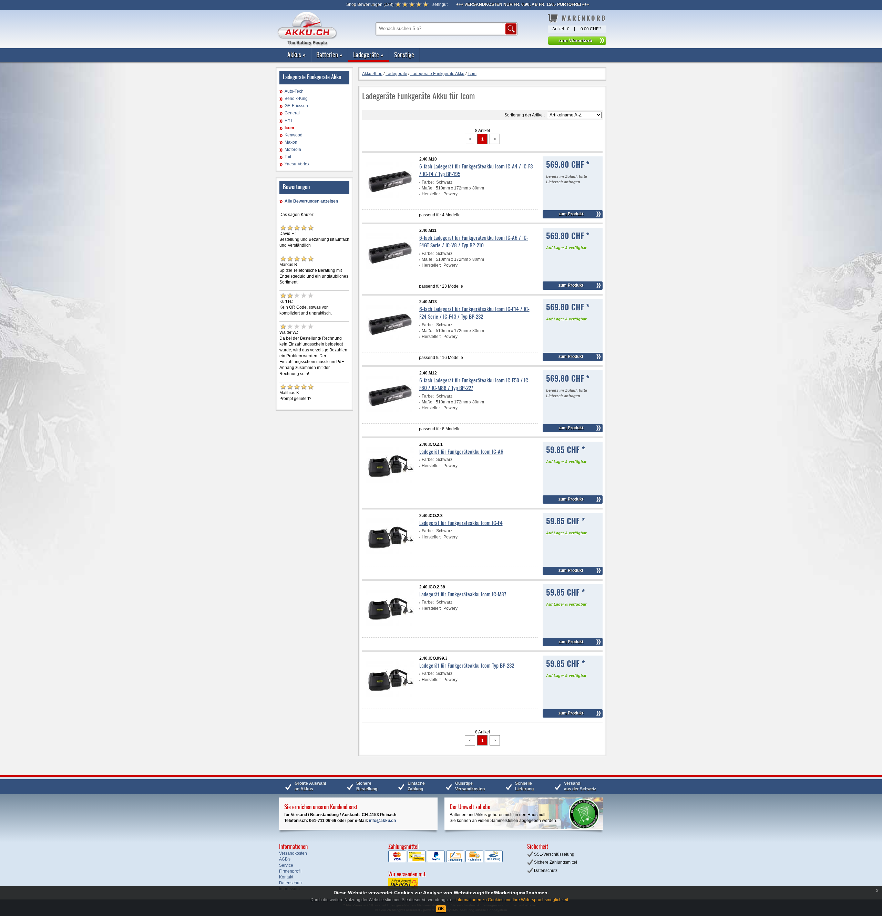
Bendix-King (296, 98)
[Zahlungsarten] (445, 860)
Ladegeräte (368, 54)
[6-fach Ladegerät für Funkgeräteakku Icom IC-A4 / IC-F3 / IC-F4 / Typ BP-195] (390, 203)
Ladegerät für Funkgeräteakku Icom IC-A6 (461, 451)
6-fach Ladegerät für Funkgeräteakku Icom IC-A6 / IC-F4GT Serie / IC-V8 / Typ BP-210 (473, 241)
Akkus (296, 54)
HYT (289, 120)
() (369, 4)
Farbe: (428, 182)
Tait (288, 156)
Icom (289, 127)
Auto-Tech (294, 91)
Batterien (329, 54)
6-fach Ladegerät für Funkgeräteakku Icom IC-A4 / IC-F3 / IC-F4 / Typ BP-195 (476, 170)
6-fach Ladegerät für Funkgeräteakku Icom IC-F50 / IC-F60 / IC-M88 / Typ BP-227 (474, 384)
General (292, 113)
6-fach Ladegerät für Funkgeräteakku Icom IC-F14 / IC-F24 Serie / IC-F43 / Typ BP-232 (474, 312)
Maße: (427, 188)
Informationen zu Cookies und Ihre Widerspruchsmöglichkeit (511, 899)
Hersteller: (431, 194)
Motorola (293, 149)
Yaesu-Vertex (297, 164)
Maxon (291, 142)
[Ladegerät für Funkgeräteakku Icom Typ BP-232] (390, 702)
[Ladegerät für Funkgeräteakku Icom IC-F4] (390, 559)
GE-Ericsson (296, 105)
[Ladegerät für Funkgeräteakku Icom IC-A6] (390, 488)
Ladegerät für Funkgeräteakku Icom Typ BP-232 (466, 665)
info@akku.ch (382, 820)
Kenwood (293, 135)
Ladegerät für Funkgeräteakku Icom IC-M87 (462, 594)
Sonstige (404, 54)
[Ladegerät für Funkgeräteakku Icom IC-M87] (390, 631)
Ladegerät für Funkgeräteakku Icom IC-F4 (461, 522)
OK (441, 908)
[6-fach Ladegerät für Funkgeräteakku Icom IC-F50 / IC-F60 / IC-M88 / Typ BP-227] (390, 417)
